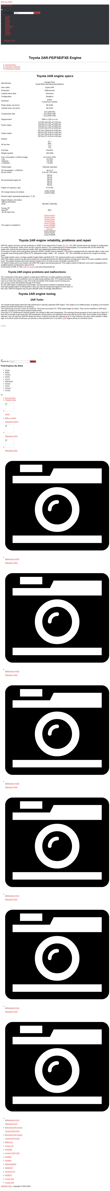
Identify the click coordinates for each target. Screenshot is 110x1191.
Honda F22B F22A (12, 1153)
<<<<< (3, 326)
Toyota (7, 34)
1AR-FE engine (29, 267)
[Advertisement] (55, 49)
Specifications (10, 65)
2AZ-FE (65, 245)
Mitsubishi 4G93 (11, 563)
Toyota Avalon (49, 215)
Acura (7, 17)
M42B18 (8, 1175)
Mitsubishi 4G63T (12, 422)
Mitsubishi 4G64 (11, 451)
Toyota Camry (49, 217)
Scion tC (49, 229)
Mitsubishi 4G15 (11, 899)
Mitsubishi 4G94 (11, 787)
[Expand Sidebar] (2, 394)
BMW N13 (9, 1142)
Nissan (8, 28)
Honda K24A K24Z (12, 1139)
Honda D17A (10, 1172)
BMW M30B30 (10, 1164)
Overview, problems (12, 67)
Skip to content (6, 2)
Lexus (7, 24)
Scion (7, 30)
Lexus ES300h (49, 223)
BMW (7, 19)
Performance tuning (12, 69)
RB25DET (9, 1168)
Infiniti (7, 23)
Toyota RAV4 (50, 221)
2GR (64, 318)
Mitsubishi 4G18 (11, 1012)
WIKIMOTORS (6, 5)
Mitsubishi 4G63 (11, 436)
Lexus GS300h (49, 225)
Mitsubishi (9, 26)
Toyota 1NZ (9, 1179)
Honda (7, 21)
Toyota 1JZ (9, 1146)
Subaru (8, 32)
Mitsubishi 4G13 (11, 1124)
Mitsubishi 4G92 (11, 675)
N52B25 (8, 1157)
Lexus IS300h (49, 227)
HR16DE (8, 1150)
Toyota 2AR (9, 1183)
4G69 (7, 414)
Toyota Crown (49, 219)
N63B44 (8, 1161)
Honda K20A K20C (12, 1131)
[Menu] (2, 9)
